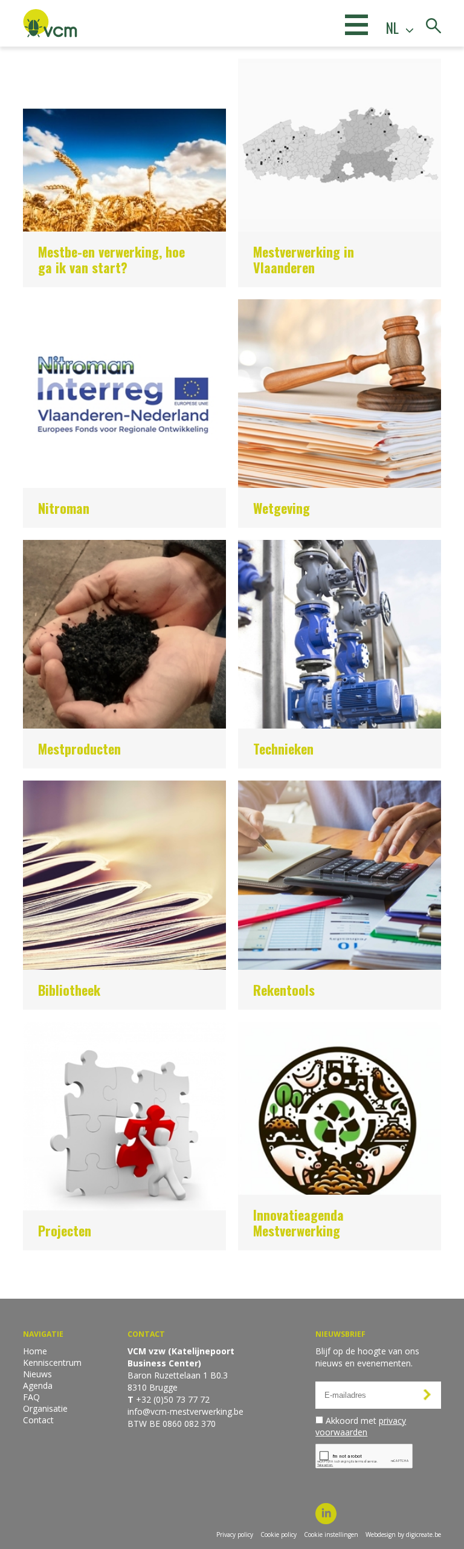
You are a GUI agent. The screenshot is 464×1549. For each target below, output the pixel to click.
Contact (38, 1420)
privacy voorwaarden (360, 1426)
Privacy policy (234, 1534)
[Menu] (356, 24)
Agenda (38, 1385)
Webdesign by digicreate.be (403, 1534)
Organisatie (45, 1408)
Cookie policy (278, 1534)
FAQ (31, 1397)
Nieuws (37, 1374)
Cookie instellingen (331, 1534)
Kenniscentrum (52, 1362)
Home (35, 1351)
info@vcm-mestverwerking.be (185, 1411)
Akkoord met (360, 1426)
